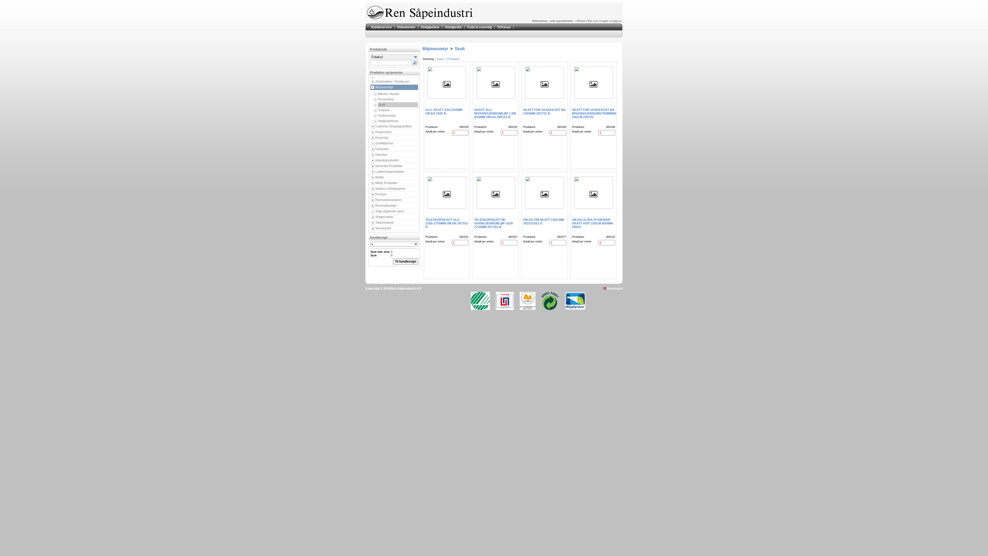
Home (581, 20)
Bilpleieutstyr (384, 87)
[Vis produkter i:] (396, 78)
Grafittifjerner (384, 143)
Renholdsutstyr (385, 205)
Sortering (428, 58)
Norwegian (614, 288)
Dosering (381, 138)
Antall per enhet (435, 131)
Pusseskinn (386, 99)
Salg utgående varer (389, 211)
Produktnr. (453, 58)
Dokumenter (406, 27)
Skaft (381, 105)
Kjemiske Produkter (389, 166)
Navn (440, 58)
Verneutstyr (383, 228)
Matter (379, 177)
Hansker (381, 155)
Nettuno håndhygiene (390, 188)
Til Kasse (504, 27)
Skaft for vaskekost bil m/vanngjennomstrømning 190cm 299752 (595, 113)
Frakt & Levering (479, 27)
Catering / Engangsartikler (393, 126)
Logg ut (616, 20)
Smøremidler (384, 217)
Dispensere (383, 132)
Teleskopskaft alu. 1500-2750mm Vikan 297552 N (446, 223)
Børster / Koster (388, 94)
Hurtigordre (453, 27)
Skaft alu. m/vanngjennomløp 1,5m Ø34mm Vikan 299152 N (495, 113)
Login (604, 20)
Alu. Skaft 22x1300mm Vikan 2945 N (443, 111)
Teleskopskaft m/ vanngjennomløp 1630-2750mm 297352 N (494, 223)
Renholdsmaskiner (388, 200)
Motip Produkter (386, 183)
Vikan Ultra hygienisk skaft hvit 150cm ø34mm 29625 (592, 223)
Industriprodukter (387, 160)
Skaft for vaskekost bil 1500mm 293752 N (544, 111)
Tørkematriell (384, 222)
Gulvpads (382, 149)
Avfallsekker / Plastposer (392, 81)
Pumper (380, 194)
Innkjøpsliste (430, 27)
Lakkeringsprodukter (389, 171)
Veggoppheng (388, 121)
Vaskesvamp (387, 115)
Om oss (593, 20)
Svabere (384, 110)
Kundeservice (381, 27)
